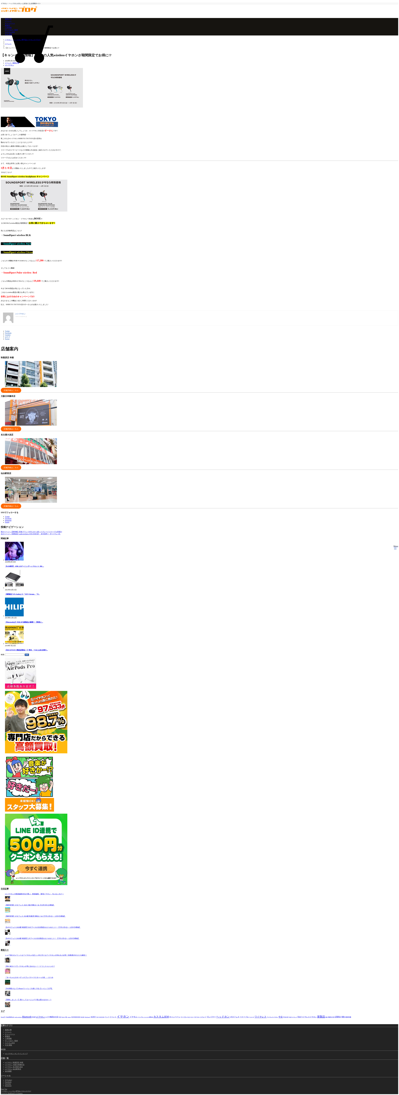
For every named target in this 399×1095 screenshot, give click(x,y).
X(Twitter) (8, 1080)
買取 (343, 1017)
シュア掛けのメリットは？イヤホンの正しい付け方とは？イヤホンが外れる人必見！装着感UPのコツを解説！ (46, 955)
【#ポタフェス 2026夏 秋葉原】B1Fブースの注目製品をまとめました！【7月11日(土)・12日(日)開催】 (43, 927)
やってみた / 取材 (11, 30)
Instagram (8, 520)
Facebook (8, 518)
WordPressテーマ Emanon (15, 1093)
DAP (33, 1017)
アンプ (107, 1017)
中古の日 (286, 1017)
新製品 (7, 25)
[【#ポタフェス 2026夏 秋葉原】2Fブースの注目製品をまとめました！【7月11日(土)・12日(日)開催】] (7, 943)
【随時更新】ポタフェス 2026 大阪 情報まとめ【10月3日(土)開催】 (30, 905)
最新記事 (8, 19)
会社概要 (8, 1071)
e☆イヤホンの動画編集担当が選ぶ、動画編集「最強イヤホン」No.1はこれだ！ (34, 894)
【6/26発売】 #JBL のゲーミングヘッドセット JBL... (24, 566)
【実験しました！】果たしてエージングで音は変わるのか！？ (28, 1000)
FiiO (60, 1017)
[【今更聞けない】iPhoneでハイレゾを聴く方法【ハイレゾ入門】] (7, 993)
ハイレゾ (202, 1017)
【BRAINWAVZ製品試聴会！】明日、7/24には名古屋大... (26, 650)
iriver (63, 1017)
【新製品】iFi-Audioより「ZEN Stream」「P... (22, 594)
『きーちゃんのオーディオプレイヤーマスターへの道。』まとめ (29, 977)
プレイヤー (211, 1017)
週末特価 (348, 1017)
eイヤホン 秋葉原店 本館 (14, 1062)
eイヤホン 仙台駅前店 (13, 1069)
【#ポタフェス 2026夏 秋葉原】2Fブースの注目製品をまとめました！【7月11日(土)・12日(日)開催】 (42, 938)
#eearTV (3, 1017)
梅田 (326, 1017)
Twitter (7, 517)
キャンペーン (10, 23)
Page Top (4, 1089)
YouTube (8, 1084)
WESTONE (102, 1017)
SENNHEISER (75, 1017)
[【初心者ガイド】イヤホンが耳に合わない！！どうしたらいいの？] (7, 971)
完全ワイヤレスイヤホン (307, 1017)
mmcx (69, 1017)
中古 (281, 1017)
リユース (251, 1017)
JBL (66, 1017)
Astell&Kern (10, 1017)
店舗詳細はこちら (11, 390)
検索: (3, 654)
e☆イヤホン (9, 65)
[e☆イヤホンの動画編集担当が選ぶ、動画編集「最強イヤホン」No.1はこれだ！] (7, 898)
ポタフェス (235, 1017)
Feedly (7, 522)
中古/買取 (8, 34)
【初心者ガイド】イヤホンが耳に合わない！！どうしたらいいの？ (30, 966)
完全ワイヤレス (293, 1017)
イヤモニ (134, 1017)
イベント (8, 21)
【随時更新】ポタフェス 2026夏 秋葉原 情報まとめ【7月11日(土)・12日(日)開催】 (35, 916)
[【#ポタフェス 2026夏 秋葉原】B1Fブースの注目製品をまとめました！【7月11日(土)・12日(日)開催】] (7, 932)
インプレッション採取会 (145, 1017)
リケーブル (244, 1017)
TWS (97, 1017)
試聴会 (338, 1017)
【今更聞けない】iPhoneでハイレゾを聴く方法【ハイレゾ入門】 (29, 988)
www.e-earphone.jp (21, 316)
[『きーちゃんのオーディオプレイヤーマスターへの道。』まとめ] (7, 982)
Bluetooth (27, 1016)
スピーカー (190, 1017)
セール (196, 1017)
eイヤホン (40, 1017)
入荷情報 (8, 28)
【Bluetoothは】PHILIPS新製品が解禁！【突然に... (24, 622)
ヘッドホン (223, 1016)
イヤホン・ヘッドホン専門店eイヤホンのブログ (16, 1091)
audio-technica (18, 1017)
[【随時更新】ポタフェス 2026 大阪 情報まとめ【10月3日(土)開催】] (7, 909)
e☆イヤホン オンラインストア (16, 1054)
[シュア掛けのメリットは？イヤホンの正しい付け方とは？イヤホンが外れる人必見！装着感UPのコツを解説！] (7, 960)
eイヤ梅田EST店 (52, 1017)
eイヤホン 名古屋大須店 (14, 1067)
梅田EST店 (331, 1017)
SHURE (82, 1017)
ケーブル (184, 1017)
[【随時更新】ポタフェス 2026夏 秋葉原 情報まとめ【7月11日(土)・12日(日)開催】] (7, 921)
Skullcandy (87, 1017)
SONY (93, 1017)
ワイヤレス (261, 1017)
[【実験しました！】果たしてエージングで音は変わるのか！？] (7, 1004)
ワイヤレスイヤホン (272, 1017)
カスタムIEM (10, 32)
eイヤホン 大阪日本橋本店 (14, 1065)
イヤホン (123, 1016)
